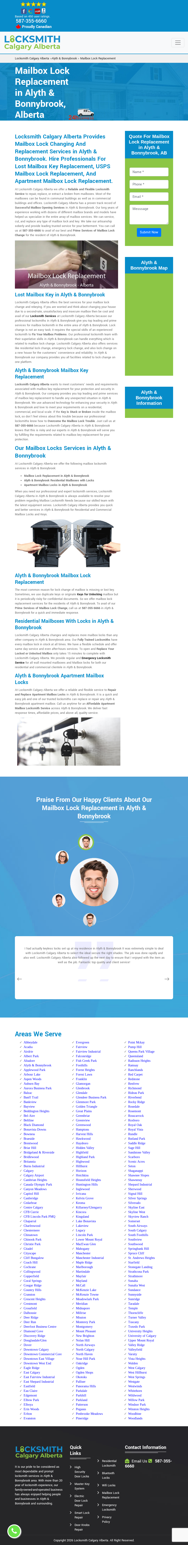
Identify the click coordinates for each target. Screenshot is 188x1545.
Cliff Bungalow (34, 1258)
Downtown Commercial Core (43, 1354)
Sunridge (134, 1299)
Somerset (134, 1221)
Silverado (134, 1203)
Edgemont (30, 1395)
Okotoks (81, 1377)
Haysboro (82, 1143)
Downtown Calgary (36, 1349)
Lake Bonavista (86, 1221)
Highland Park (85, 1157)
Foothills (81, 1065)
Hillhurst (81, 1166)
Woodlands (135, 1418)
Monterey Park (85, 1322)
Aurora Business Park (38, 1088)
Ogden (80, 1368)
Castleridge (31, 1198)
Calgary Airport (34, 1175)
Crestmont (30, 1303)
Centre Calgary (33, 1207)
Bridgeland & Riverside (39, 1152)
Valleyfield (135, 1349)
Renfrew (133, 1083)
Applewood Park (34, 1070)
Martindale (83, 1271)
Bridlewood (31, 1157)
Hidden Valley (85, 1148)
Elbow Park (31, 1400)
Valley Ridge (136, 1345)
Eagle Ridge (31, 1368)
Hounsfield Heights (88, 1180)
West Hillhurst (137, 1372)
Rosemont (134, 1111)
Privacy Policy (106, 1519)
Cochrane (30, 1267)
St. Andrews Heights (141, 1258)
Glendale (81, 1093)
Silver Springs (137, 1198)
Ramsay (133, 1065)
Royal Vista (135, 1129)
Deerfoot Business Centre (40, 1326)
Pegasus (81, 1409)
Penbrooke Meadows (89, 1413)
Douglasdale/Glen (35, 1340)
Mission (81, 1317)
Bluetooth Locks (108, 1475)
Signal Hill (135, 1193)
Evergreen (82, 1042)
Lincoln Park (84, 1235)
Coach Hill (31, 1262)
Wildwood (134, 1395)
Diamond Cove (33, 1331)
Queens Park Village (141, 1051)
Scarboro (134, 1157)
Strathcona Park (138, 1271)
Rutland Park (136, 1138)
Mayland (81, 1281)
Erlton (28, 1413)
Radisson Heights (139, 1060)
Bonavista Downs (35, 1129)
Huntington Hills (87, 1184)
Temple (133, 1308)
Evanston (30, 1418)
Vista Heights (136, 1358)
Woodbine (134, 1413)
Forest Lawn (84, 1074)
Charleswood (32, 1226)
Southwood (135, 1244)
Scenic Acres (136, 1161)
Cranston (29, 1294)
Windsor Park (137, 1404)
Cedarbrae (30, 1203)
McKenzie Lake (86, 1290)
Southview (135, 1239)
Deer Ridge (31, 1317)
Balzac (28, 1093)
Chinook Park (32, 1239)
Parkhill (81, 1395)
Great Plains (84, 1111)
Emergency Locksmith (109, 1507)
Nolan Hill (83, 1340)
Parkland (81, 1400)
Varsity (132, 1354)
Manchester (83, 1253)
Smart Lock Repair (82, 1515)
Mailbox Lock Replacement (98, 58)
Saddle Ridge (136, 1143)
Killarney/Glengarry (89, 1207)
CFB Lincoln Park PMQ (39, 1216)
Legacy (80, 1230)
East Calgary (32, 1372)
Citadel (28, 1248)
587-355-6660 (31, 21)
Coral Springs (32, 1281)
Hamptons (82, 1129)
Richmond (134, 1088)
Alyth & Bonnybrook (64, 58)
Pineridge (82, 1418)
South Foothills (138, 1235)
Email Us (139, 1461)
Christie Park (32, 1244)
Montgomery (84, 1326)
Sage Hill (134, 1148)
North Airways (85, 1345)
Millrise (81, 1313)
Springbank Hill (138, 1248)
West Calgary (136, 1368)
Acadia (28, 1047)
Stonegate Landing (140, 1267)
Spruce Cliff (136, 1253)
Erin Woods (31, 1409)
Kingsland (82, 1216)
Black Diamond (34, 1125)
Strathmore (135, 1276)
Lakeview (82, 1226)
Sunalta (133, 1281)
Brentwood (31, 1143)
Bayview (29, 1106)
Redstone (134, 1079)
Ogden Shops (84, 1372)
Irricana (81, 1193)
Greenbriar (83, 1115)
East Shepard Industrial (39, 1381)
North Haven (84, 1354)
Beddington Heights (36, 1111)
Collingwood (32, 1271)
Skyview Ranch (138, 1216)
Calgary (29, 1171)
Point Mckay (136, 1042)
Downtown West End (37, 1363)
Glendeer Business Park (91, 1097)
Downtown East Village (39, 1358)
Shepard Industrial (140, 1184)
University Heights (140, 1331)
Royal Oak (135, 1125)
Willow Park (136, 1400)
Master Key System (82, 1486)
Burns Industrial (34, 1166)
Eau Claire (30, 1391)
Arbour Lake (32, 1074)
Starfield (133, 1262)
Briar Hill (30, 1148)
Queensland (135, 1056)
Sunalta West (136, 1285)
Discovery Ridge (34, 1336)
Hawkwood (83, 1138)
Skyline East (136, 1207)
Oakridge (82, 1363)
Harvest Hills (84, 1134)
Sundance (134, 1290)
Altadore (29, 1060)
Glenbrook (83, 1088)
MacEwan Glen (86, 1244)
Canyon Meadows (35, 1189)
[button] (62, 857)
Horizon (81, 1171)
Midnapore (83, 1308)
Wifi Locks (109, 1485)
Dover (28, 1345)
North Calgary (85, 1349)
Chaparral (30, 1221)
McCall (80, 1285)
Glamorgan (83, 1083)
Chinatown (31, 1235)
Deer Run (30, 1322)
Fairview (81, 1047)
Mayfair (81, 1276)
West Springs (136, 1377)
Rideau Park (136, 1093)
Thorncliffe (135, 1313)
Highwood (82, 1161)
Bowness (29, 1134)
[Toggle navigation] (177, 42)
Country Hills (32, 1290)
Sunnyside (134, 1294)
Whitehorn (135, 1391)
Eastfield (29, 1386)
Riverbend (134, 1097)
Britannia (30, 1161)
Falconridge (83, 1056)
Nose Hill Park (85, 1358)
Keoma (80, 1203)
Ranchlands (135, 1070)
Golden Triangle (86, 1106)
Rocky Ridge (136, 1102)
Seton (131, 1166)
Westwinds (135, 1386)
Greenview (83, 1120)
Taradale (133, 1303)
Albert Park (31, 1056)
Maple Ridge (84, 1262)
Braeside (29, 1138)
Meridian (82, 1303)
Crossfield (30, 1308)
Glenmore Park (86, 1102)
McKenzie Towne (87, 1294)
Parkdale (81, 1391)
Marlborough (84, 1267)
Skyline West (136, 1212)
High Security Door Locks (82, 1472)
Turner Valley (137, 1317)
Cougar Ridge (32, 1285)
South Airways (137, 1226)
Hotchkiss (82, 1175)
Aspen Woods (32, 1079)
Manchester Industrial (90, 1258)
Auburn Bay (31, 1083)
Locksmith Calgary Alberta (32, 58)
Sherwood (134, 1189)
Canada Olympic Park (38, 1184)
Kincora (81, 1212)
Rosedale (134, 1106)
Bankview (30, 1102)
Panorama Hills (86, 1386)
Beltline (29, 1120)
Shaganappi (135, 1171)
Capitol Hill (31, 1193)
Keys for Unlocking (89, 594)
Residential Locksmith (109, 1463)
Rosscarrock (136, 1115)
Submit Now (149, 232)
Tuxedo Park (136, 1326)
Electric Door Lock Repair (81, 1500)
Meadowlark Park (87, 1299)
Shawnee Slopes (138, 1175)
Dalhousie (30, 1313)
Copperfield (31, 1276)
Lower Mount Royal (89, 1239)
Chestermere (32, 1230)
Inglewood (83, 1189)
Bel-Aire (29, 1115)
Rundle (132, 1134)
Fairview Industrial (88, 1051)
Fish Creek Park (86, 1060)
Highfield (82, 1152)
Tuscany (133, 1322)
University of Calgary (142, 1336)
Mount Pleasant (86, 1331)
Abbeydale (30, 1042)
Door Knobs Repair (82, 1527)
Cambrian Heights (35, 1180)
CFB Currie (31, 1212)
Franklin (81, 1079)
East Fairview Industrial (39, 1377)
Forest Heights (85, 1070)
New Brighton (85, 1336)
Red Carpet (135, 1074)
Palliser (81, 1381)
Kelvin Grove (85, 1198)
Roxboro (133, 1120)
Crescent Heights (34, 1299)
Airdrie (28, 1051)
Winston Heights (138, 1409)
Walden (133, 1363)
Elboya (28, 1404)
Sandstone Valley (139, 1152)
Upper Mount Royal (141, 1340)
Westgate (134, 1381)
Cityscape (30, 1253)
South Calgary (137, 1230)
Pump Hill (135, 1047)
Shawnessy (135, 1180)
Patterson (82, 1404)
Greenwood (83, 1125)
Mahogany (82, 1248)
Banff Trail (31, 1097)
